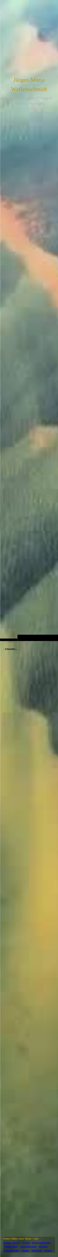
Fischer (16, 1242)
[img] (29, 326)
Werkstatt (36, 1250)
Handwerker (11, 1246)
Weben (25, 1250)
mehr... (6, 1234)
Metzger (43, 1246)
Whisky (48, 1250)
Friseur (26, 1242)
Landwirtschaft (28, 1246)
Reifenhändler (11, 1250)
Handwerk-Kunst (41, 1242)
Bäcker (7, 1242)
